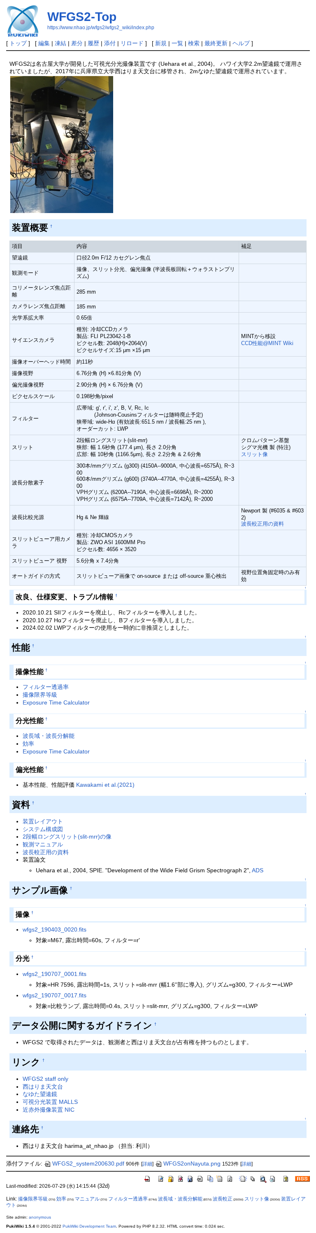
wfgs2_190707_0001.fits (54, 974)
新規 (161, 43)
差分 (77, 43)
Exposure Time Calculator (56, 702)
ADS (257, 870)
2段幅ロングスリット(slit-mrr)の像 (67, 836)
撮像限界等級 (40, 694)
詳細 (147, 1163)
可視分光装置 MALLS (50, 1102)
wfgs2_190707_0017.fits (54, 995)
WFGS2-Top (81, 16)
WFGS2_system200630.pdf (88, 1163)
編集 (44, 43)
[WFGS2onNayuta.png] (61, 144)
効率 (28, 743)
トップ (18, 43)
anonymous (40, 1217)
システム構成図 (43, 829)
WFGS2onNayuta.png (192, 1163)
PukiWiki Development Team (89, 1226)
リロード (132, 43)
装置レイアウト (43, 821)
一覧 (177, 43)
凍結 (60, 43)
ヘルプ (241, 43)
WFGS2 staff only (45, 1078)
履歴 (93, 43)
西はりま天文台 (43, 1086)
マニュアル (87, 1198)
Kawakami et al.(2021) (105, 784)
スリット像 (254, 454)
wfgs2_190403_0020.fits (54, 929)
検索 (194, 43)
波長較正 (222, 1198)
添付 (110, 43)
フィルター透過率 (46, 687)
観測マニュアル (43, 844)
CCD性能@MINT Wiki (267, 343)
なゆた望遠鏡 (40, 1094)
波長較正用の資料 (262, 524)
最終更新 (216, 43)
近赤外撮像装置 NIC (48, 1109)
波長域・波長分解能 (48, 735)
